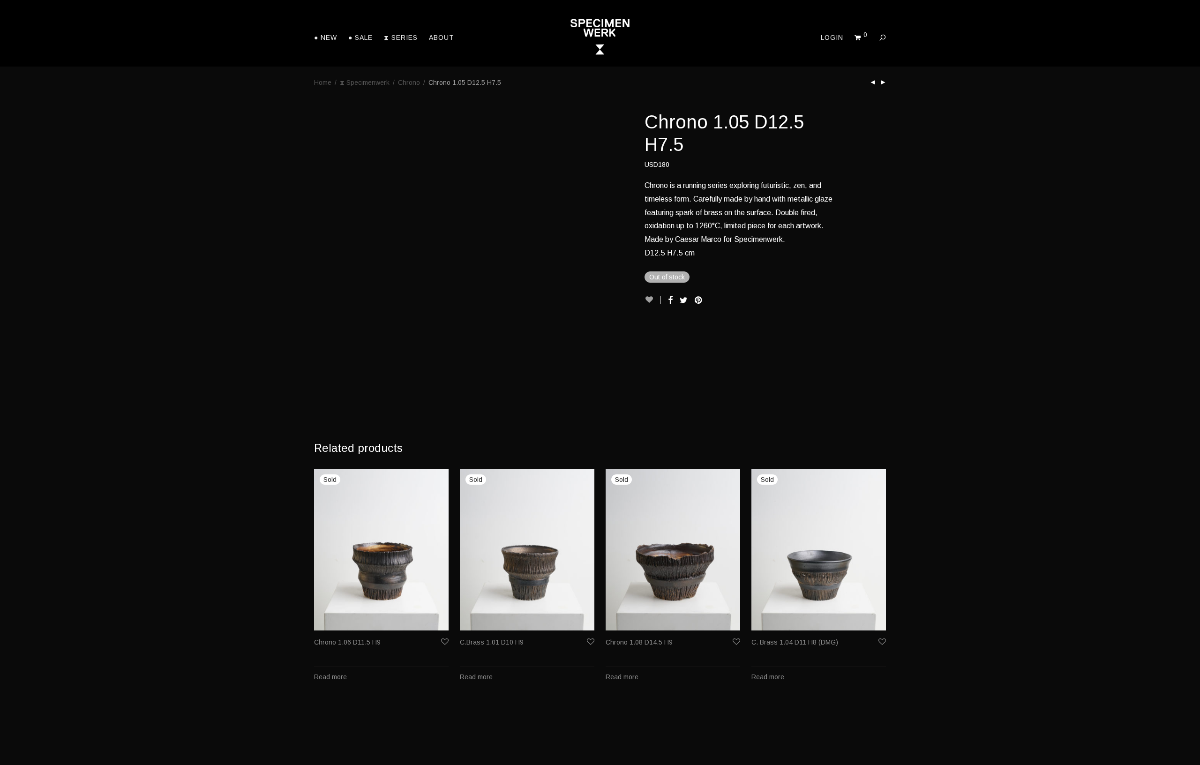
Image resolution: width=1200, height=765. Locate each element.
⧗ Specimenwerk (365, 82)
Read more (330, 677)
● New (325, 37)
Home (322, 82)
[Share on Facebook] (670, 300)
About (441, 37)
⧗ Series (401, 37)
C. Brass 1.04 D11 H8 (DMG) (794, 642)
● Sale (360, 37)
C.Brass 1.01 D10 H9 (492, 642)
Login (832, 37)
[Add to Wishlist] (653, 300)
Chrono (409, 82)
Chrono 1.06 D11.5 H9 (347, 642)
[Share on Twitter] (684, 300)
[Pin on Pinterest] (699, 300)
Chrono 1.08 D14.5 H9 (639, 642)
